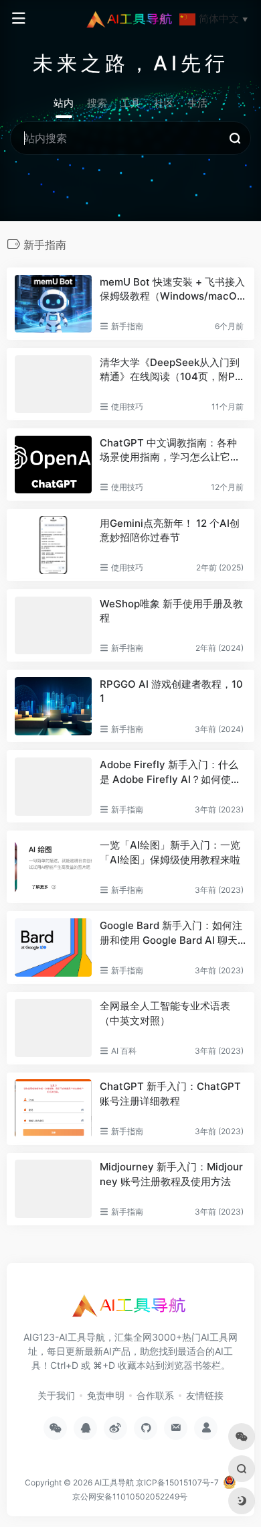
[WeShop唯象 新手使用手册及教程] (53, 625)
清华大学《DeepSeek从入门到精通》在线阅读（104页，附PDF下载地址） (171, 370)
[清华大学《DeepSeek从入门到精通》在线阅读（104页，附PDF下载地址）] (53, 384)
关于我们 (56, 1395)
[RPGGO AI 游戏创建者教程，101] (53, 706)
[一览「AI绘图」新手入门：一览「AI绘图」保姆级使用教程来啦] (53, 867)
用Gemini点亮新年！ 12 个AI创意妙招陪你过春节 (170, 530)
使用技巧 (127, 407)
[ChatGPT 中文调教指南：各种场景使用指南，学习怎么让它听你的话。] (53, 464)
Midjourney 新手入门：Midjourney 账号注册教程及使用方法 (171, 1173)
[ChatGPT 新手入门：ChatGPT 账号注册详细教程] (53, 1108)
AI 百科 (124, 1051)
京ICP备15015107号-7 (177, 1482)
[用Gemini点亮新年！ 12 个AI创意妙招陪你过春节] (53, 545)
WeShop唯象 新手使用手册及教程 (171, 610)
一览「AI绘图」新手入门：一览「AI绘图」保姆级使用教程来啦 (170, 852)
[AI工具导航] (130, 19)
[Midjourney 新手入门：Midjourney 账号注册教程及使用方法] (53, 1188)
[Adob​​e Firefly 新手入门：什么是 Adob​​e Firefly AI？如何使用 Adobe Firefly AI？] (53, 786)
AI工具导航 (114, 1482)
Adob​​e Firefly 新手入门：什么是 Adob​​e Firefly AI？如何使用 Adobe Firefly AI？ (170, 772)
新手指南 (127, 326)
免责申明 (105, 1395)
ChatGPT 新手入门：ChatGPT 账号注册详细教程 (170, 1093)
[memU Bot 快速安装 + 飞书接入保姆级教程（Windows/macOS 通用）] (53, 303)
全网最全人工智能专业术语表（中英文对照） (165, 1012)
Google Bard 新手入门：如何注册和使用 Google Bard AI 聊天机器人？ (171, 933)
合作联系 (155, 1395)
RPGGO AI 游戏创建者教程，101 (171, 691)
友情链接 (205, 1395)
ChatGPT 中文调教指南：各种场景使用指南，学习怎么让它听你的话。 (170, 450)
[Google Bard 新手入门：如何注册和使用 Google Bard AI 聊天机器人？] (53, 947)
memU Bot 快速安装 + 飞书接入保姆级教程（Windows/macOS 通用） (172, 290)
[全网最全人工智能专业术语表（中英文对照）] (53, 1027)
